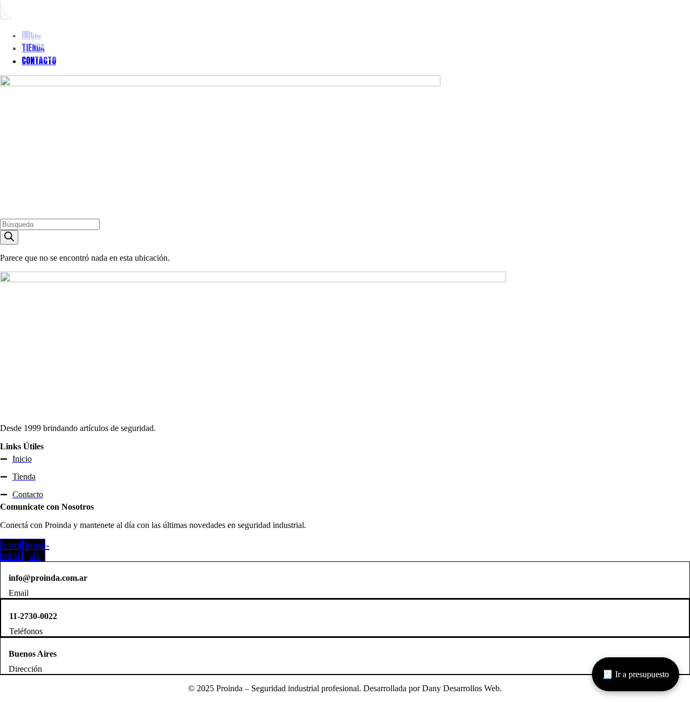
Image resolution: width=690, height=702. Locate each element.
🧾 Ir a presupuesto (635, 674)
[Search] (9, 237)
